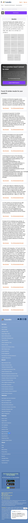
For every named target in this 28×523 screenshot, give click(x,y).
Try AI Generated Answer (17, 108)
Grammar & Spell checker (7, 440)
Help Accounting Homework (7, 404)
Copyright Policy (5, 458)
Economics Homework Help (7, 380)
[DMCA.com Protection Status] (11, 488)
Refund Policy (4, 449)
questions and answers (10, 5)
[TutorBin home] (7, 2)
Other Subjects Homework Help (8, 382)
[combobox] (14, 9)
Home (2, 5)
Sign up (25, 2)
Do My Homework (5, 351)
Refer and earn (5, 433)
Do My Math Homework (6, 384)
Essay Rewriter (5, 435)
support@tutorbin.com (7, 495)
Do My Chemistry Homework (7, 388)
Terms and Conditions (6, 454)
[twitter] (25, 319)
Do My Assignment (5, 353)
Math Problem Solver (6, 349)
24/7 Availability (5, 425)
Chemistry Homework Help (7, 367)
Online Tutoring (5, 344)
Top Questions (5, 462)
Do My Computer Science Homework (9, 391)
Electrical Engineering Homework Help (9, 373)
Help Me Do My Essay (6, 411)
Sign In (20, 2)
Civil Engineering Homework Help (8, 369)
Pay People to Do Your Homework (8, 398)
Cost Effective (4, 427)
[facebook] (18, 319)
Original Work (4, 420)
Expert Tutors (4, 418)
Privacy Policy (4, 451)
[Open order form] (0, 4)
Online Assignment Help (6, 342)
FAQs (3, 447)
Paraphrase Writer (5, 438)
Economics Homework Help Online (9, 407)
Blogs (3, 445)
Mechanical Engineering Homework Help (10, 375)
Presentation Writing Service (7, 338)
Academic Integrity (5, 460)
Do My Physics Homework (7, 393)
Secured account (5, 431)
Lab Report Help (5, 331)
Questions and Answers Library (8, 346)
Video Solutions (5, 340)
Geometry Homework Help (7, 409)
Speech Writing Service (6, 335)
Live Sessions (4, 327)
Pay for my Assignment (6, 400)
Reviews (3, 456)
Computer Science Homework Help (9, 378)
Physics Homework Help (7, 364)
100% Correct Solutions (6, 422)
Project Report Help (6, 333)
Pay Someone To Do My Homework (9, 355)
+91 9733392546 (6, 497)
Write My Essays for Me (6, 402)
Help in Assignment (6, 413)
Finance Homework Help (7, 371)
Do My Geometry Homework (7, 386)
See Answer (6, 108)
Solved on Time (5, 429)
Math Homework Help (6, 362)
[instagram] (23, 319)
